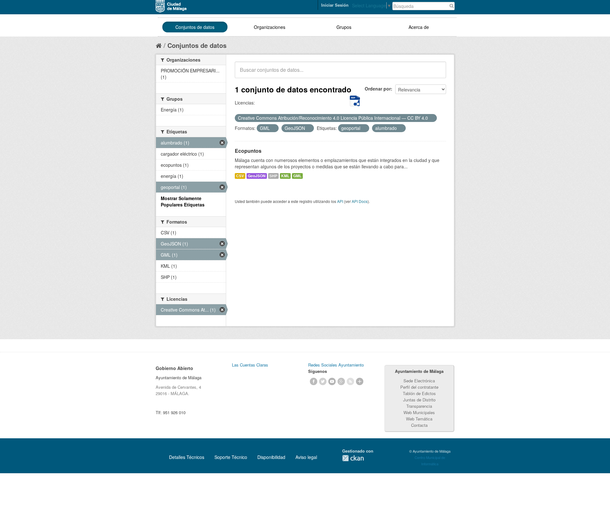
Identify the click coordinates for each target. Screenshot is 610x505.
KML (285, 175)
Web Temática (419, 419)
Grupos (343, 27)
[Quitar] (431, 118)
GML (297, 175)
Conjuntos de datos (194, 27)
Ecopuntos (248, 150)
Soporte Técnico (230, 457)
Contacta (419, 425)
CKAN (353, 458)
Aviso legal (306, 457)
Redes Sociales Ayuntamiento (336, 365)
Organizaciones (269, 27)
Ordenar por (378, 88)
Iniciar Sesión (335, 5)
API (340, 201)
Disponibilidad (271, 457)
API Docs (360, 201)
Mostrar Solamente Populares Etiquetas (183, 201)
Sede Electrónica (419, 381)
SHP (273, 175)
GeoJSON (257, 175)
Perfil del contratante (419, 387)
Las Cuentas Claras (250, 365)
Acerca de (419, 27)
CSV (240, 175)
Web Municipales (419, 412)
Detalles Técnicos (186, 457)
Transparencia (419, 406)
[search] (436, 73)
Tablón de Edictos (419, 393)
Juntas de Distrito (419, 400)
